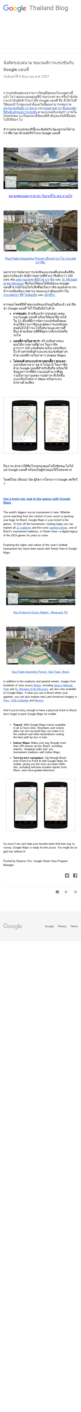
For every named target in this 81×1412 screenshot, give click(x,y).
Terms (74, 926)
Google (49, 926)
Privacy (62, 926)
